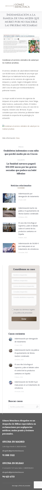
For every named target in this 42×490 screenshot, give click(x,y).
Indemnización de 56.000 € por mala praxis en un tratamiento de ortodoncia (28, 246)
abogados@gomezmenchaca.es (13, 451)
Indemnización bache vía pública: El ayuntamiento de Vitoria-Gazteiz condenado (28, 211)
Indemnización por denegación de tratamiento (28, 195)
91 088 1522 (8, 455)
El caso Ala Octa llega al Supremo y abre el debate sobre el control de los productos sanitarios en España (28, 228)
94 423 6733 (8, 476)
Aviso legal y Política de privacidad (21, 485)
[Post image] (9, 198)
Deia (17, 138)
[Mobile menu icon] (38, 5)
